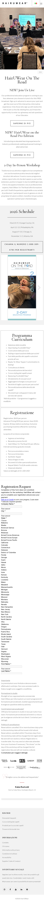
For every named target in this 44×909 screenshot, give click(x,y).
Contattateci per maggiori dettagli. (14, 753)
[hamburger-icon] (40, 72)
